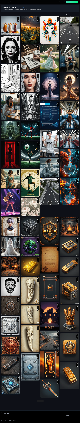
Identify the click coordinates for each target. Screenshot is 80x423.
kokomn (45, 152)
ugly (10, 272)
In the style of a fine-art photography (28, 40)
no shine (27, 378)
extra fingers (8, 273)
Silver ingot (4, 332)
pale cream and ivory (29, 302)
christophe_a (65, 171)
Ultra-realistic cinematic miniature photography (30, 69)
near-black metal (14, 391)
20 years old (44, 155)
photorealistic (44, 154)
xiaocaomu (25, 86)
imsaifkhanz (45, 123)
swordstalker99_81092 (7, 211)
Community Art (51, 1)
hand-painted (15, 333)
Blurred (62, 253)
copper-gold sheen (7, 353)
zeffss (44, 200)
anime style (67, 98)
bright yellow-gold (33, 272)
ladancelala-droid (26, 211)
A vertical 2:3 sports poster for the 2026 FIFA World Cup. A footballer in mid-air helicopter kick (29, 138)
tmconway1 (6, 86)
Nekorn (5, 310)
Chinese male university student (52, 154)
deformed (13, 272)
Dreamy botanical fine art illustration (28, 213)
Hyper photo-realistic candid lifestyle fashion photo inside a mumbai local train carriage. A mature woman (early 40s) (69, 127)
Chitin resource (24, 253)
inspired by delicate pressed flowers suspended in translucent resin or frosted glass (30, 214)
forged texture (14, 372)
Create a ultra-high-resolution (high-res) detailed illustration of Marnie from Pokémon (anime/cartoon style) (9, 214)
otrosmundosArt (26, 38)
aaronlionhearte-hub (7, 231)
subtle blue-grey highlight (6, 392)
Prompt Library (59, 1)
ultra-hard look (14, 392)
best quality (68, 97)
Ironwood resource (5, 312)
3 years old (27, 89)
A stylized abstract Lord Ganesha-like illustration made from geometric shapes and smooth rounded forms (49, 41)
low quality (7, 272)
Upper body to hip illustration (7, 233)
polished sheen (4, 333)
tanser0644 (6, 270)
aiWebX (5, 30)
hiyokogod (65, 95)
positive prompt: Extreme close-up (28, 88)
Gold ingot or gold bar (26, 272)
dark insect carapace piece (32, 253)
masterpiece (63, 97)
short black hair (54, 155)
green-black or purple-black (27, 254)
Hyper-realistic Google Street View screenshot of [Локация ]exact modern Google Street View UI (50, 203)
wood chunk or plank (12, 313)
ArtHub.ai (4, 2)
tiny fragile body (32, 89)
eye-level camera (15, 233)
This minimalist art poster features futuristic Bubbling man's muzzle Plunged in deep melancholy (9, 293)
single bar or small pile (10, 371)
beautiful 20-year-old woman (7, 254)
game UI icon (10, 333)
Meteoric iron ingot (25, 233)
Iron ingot (4, 371)
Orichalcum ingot (5, 352)
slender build (49, 155)
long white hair (15, 254)
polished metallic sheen (26, 273)
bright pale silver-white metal (11, 332)
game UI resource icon (34, 273)
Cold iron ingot (24, 377)
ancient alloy (13, 353)
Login (64, 1)
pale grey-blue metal (31, 377)
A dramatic (63, 173)
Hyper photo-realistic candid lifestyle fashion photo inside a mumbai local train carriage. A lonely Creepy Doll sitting (69, 70)
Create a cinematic (5, 117)
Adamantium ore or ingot (6, 391)
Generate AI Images (72, 2)
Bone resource (24, 301)
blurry (3, 272)
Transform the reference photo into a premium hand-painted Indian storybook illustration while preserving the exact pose (10, 186)
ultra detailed (73, 97)
